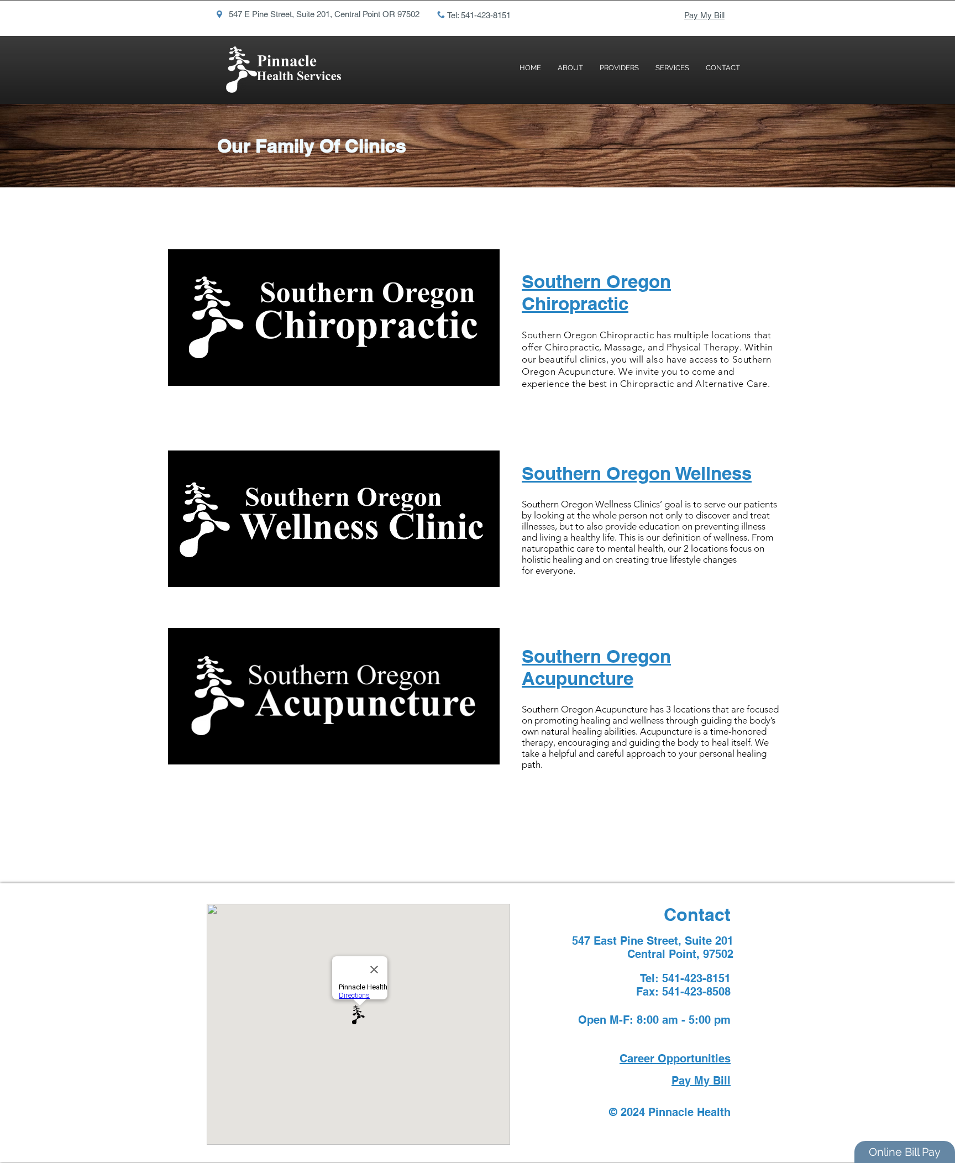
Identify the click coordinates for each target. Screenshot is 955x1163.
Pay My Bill (704, 15)
